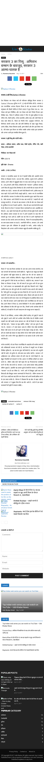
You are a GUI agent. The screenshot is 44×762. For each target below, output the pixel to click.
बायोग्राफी (4, 735)
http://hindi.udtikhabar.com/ (22, 463)
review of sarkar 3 (8, 404)
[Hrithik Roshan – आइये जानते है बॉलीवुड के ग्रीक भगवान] (6, 507)
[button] (41, 49)
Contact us (23, 751)
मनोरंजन (3, 57)
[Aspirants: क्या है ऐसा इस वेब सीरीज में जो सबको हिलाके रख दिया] (6, 514)
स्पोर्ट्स (3, 742)
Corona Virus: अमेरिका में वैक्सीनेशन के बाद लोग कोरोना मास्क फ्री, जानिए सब (21, 632)
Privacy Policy (13, 751)
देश (2, 725)
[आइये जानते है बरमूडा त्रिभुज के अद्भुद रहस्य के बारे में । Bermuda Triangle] (6, 691)
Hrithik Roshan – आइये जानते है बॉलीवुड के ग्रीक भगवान (19, 645)
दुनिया (2, 722)
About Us (32, 751)
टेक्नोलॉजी (4, 718)
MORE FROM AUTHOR (10, 484)
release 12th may (29, 401)
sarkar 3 (19, 404)
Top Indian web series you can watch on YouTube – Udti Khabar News (22, 625)
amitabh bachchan (14, 401)
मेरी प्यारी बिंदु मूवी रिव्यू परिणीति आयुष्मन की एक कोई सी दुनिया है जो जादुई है (33, 432)
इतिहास (3, 728)
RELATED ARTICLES (9, 481)
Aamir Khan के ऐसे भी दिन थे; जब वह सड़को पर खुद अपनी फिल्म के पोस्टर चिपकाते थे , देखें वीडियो (27, 492)
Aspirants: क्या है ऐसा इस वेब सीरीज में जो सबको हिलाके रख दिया (20, 650)
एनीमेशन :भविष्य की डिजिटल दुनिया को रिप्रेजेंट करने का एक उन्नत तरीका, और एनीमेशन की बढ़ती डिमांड (10, 433)
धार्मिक (3, 732)
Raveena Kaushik (9, 73)
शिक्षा (2, 738)
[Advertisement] (22, 23)
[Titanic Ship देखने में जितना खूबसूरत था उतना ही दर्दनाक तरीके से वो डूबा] (6, 681)
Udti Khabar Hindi (8, 610)
